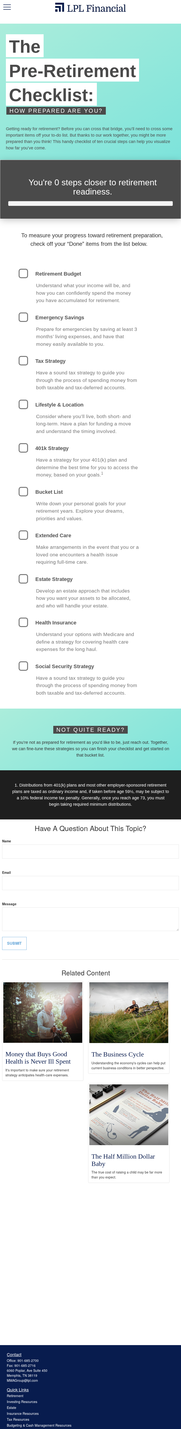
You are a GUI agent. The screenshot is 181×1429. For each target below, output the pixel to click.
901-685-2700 (28, 1360)
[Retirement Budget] (23, 273)
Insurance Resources (23, 1413)
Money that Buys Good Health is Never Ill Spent (38, 1057)
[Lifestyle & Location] (23, 404)
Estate (11, 1407)
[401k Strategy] (23, 448)
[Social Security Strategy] (23, 666)
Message (9, 903)
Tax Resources (18, 1419)
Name (6, 841)
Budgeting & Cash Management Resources (39, 1425)
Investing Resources (22, 1401)
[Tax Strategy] (23, 360)
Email (6, 872)
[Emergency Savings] (23, 317)
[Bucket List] (23, 491)
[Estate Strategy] (23, 579)
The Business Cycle (117, 1054)
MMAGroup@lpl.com (22, 1380)
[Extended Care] (23, 535)
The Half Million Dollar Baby (123, 1160)
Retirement (15, 1395)
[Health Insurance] (23, 622)
